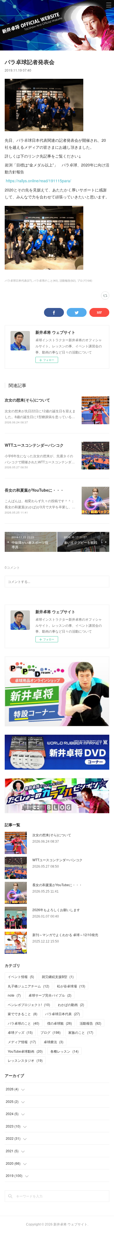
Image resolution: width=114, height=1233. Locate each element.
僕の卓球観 (59, 1023)
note (14, 995)
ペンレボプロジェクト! (29, 1004)
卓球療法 (53, 1041)
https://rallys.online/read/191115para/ (38, 180)
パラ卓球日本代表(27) (18, 280)
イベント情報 (21, 976)
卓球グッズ (20, 1032)
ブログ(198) (84, 280)
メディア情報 (22, 1041)
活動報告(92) (67, 280)
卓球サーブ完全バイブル (49, 995)
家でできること (22, 1013)
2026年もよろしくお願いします (56, 909)
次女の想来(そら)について (27, 400)
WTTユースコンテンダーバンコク (34, 445)
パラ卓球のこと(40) (45, 280)
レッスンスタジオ (25, 1060)
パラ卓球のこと (23, 1023)
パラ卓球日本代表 (62, 1013)
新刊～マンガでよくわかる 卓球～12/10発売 (65, 934)
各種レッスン (64, 1051)
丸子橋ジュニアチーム (28, 986)
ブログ (50, 1032)
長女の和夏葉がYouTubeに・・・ (34, 490)
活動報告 (90, 1023)
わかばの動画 (71, 1004)
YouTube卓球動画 (25, 1051)
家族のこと (80, 1032)
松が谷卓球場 (71, 986)
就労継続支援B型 (58, 976)
